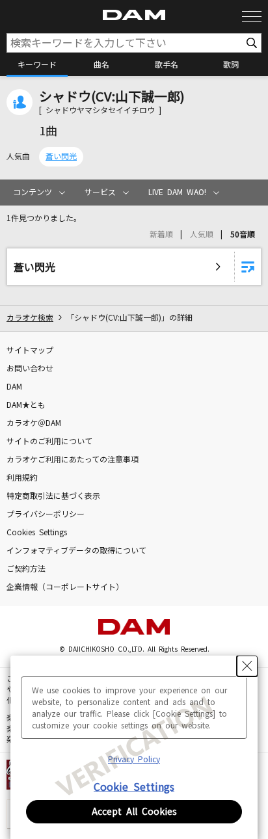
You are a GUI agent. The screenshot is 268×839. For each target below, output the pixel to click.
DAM (14, 387)
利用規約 (22, 478)
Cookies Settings (37, 533)
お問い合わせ (30, 369)
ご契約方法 (26, 569)
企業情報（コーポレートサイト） (65, 587)
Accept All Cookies (134, 811)
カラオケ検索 (30, 318)
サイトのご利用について (49, 442)
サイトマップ (30, 350)
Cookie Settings (134, 787)
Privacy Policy (134, 760)
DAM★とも (26, 405)
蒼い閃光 (61, 157)
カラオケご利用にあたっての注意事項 (73, 460)
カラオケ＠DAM (34, 423)
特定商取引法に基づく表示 (53, 496)
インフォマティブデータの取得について (76, 551)
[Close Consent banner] (247, 666)
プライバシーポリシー (46, 514)
